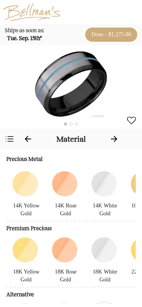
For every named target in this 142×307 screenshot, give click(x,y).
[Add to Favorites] (131, 120)
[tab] (71, 139)
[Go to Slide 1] (65, 124)
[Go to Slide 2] (71, 124)
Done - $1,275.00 (111, 34)
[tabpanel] (71, 228)
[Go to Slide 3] (76, 124)
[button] (71, 84)
